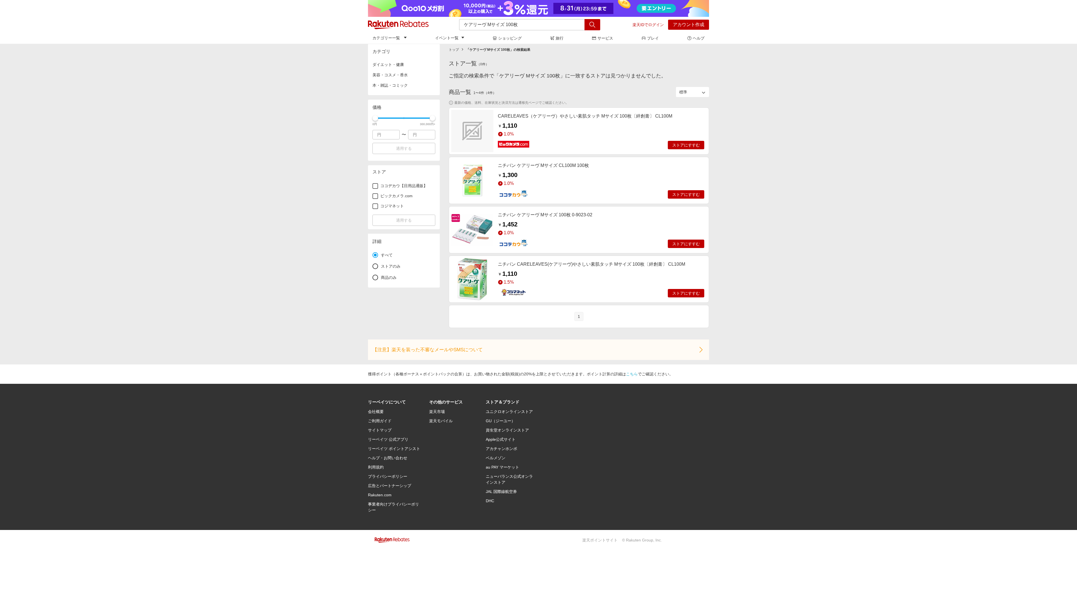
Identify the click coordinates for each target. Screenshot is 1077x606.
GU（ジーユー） (500, 421)
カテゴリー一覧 (386, 38)
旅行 (559, 38)
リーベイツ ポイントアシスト (394, 448)
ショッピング (510, 38)
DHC (490, 501)
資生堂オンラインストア (507, 430)
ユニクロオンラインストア (509, 411)
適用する (404, 148)
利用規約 (376, 467)
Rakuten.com (380, 495)
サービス (605, 38)
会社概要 (376, 411)
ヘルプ (699, 38)
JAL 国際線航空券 (501, 491)
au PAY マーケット (502, 467)
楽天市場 (437, 411)
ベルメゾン (495, 458)
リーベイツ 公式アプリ (388, 439)
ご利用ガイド (380, 421)
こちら (632, 374)
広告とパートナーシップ (389, 485)
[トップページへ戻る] (398, 25)
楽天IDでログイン (648, 24)
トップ (454, 50)
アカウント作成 (688, 24)
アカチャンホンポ (501, 448)
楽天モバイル (441, 421)
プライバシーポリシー (387, 476)
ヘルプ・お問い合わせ (387, 458)
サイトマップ (380, 430)
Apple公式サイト (501, 439)
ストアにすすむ (686, 145)
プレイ (653, 38)
